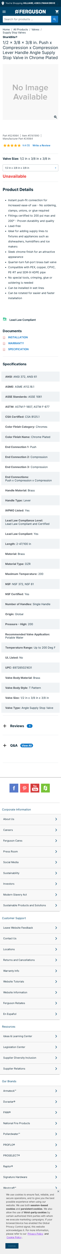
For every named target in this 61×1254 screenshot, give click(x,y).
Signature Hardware (15, 1177)
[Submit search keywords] (54, 19)
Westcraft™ (9, 1188)
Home (6, 29)
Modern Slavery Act (15, 894)
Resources (8, 1026)
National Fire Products (16, 1123)
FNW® (7, 1112)
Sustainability (11, 873)
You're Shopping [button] (30, 3)
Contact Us (9, 938)
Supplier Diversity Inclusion (19, 1057)
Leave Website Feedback (18, 927)
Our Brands (9, 1081)
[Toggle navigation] (4, 11)
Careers (8, 830)
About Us (8, 819)
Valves (36, 29)
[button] (58, 1191)
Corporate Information (16, 809)
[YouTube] (34, 788)
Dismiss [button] (12, 1246)
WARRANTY (16, 343)
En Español (9, 1014)
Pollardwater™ (11, 1134)
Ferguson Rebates (14, 1003)
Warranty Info (11, 970)
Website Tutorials (13, 981)
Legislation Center (14, 1047)
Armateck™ (9, 1090)
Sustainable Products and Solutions (24, 905)
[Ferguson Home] (30, 12)
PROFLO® (9, 1144)
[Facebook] (13, 788)
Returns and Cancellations (19, 960)
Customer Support (14, 918)
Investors (8, 883)
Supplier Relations (14, 1068)
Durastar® (9, 1101)
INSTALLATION (18, 337)
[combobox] (29, 19)
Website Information (15, 992)
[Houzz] (45, 788)
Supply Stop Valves (14, 32)
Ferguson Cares (12, 840)
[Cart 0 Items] (57, 12)
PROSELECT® (11, 1155)
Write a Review (41, 145)
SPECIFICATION (18, 349)
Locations (9, 949)
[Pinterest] (24, 788)
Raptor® (8, 1166)
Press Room (10, 851)
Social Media (10, 862)
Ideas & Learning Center (17, 1036)
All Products (21, 29)
